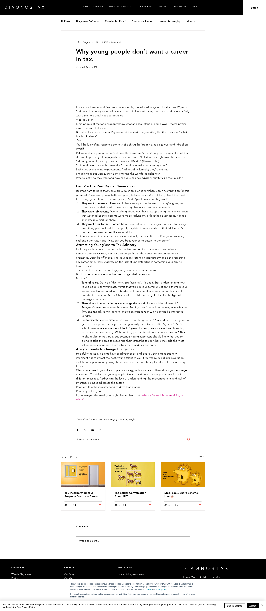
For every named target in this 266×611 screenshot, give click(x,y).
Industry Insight (127, 419)
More (189, 21)
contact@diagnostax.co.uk (131, 574)
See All (202, 456)
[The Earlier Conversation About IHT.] (133, 474)
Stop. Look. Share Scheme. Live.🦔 (181, 494)
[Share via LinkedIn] (92, 429)
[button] (180, 6)
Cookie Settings (234, 605)
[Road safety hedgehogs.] (183, 474)
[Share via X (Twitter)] (85, 429)
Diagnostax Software (87, 21)
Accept (252, 605)
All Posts (65, 21)
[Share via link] (100, 429)
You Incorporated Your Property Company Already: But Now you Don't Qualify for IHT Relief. (82, 494)
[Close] (262, 606)
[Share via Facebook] (77, 429)
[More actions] (188, 42)
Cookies (148, 589)
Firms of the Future (142, 21)
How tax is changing (169, 21)
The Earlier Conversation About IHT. (130, 494)
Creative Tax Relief (115, 21)
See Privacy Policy (26, 607)
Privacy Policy (161, 589)
